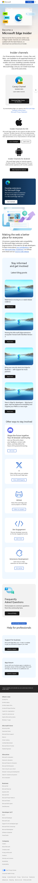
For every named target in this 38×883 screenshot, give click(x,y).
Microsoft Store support (8, 734)
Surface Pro (5, 699)
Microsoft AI (5, 786)
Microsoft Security (6, 789)
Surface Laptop (6, 702)
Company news (6, 849)
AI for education (6, 777)
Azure (3, 815)
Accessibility (5, 861)
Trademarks (32, 877)
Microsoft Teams (6, 800)
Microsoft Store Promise (8, 746)
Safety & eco (5, 880)
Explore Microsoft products (8, 717)
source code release (22, 252)
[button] (35, 2)
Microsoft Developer (7, 817)
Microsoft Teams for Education (9, 763)
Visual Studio (5, 835)
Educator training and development (10, 771)
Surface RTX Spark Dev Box (8, 708)
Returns (4, 737)
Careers (4, 843)
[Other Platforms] (28, 101)
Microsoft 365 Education (8, 766)
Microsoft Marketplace (7, 829)
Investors (4, 855)
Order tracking (5, 740)
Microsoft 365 (5, 794)
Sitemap (4, 877)
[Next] (36, 90)
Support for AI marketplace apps (10, 823)
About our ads (18, 880)
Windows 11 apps (6, 720)
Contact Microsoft (11, 877)
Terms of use (25, 877)
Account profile (6, 728)
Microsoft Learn (6, 820)
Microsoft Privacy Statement (19, 112)
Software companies (7, 832)
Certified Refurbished (7, 743)
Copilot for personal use (8, 714)
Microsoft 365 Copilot (7, 803)
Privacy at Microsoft (7, 852)
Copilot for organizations (8, 711)
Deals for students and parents (9, 774)
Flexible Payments (6, 748)
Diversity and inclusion (7, 858)
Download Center (6, 731)
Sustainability (5, 864)
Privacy (19, 877)
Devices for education (7, 760)
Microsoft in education (7, 757)
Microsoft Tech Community (8, 826)
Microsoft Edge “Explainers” (14, 249)
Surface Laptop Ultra (7, 705)
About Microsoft (6, 846)
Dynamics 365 (5, 792)
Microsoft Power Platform (8, 797)
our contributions (23, 247)
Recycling (11, 880)
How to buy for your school (9, 769)
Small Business (5, 806)
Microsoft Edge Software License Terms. (23, 109)
